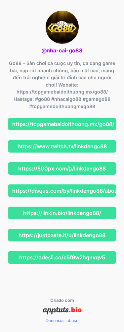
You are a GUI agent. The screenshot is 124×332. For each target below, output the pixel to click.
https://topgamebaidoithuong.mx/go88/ (63, 124)
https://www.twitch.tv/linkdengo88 (62, 146)
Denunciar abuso (62, 320)
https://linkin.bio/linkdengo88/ (62, 213)
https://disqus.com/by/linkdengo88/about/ (64, 190)
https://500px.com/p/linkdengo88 (62, 168)
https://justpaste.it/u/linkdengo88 (62, 235)
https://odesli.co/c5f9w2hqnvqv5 (62, 257)
